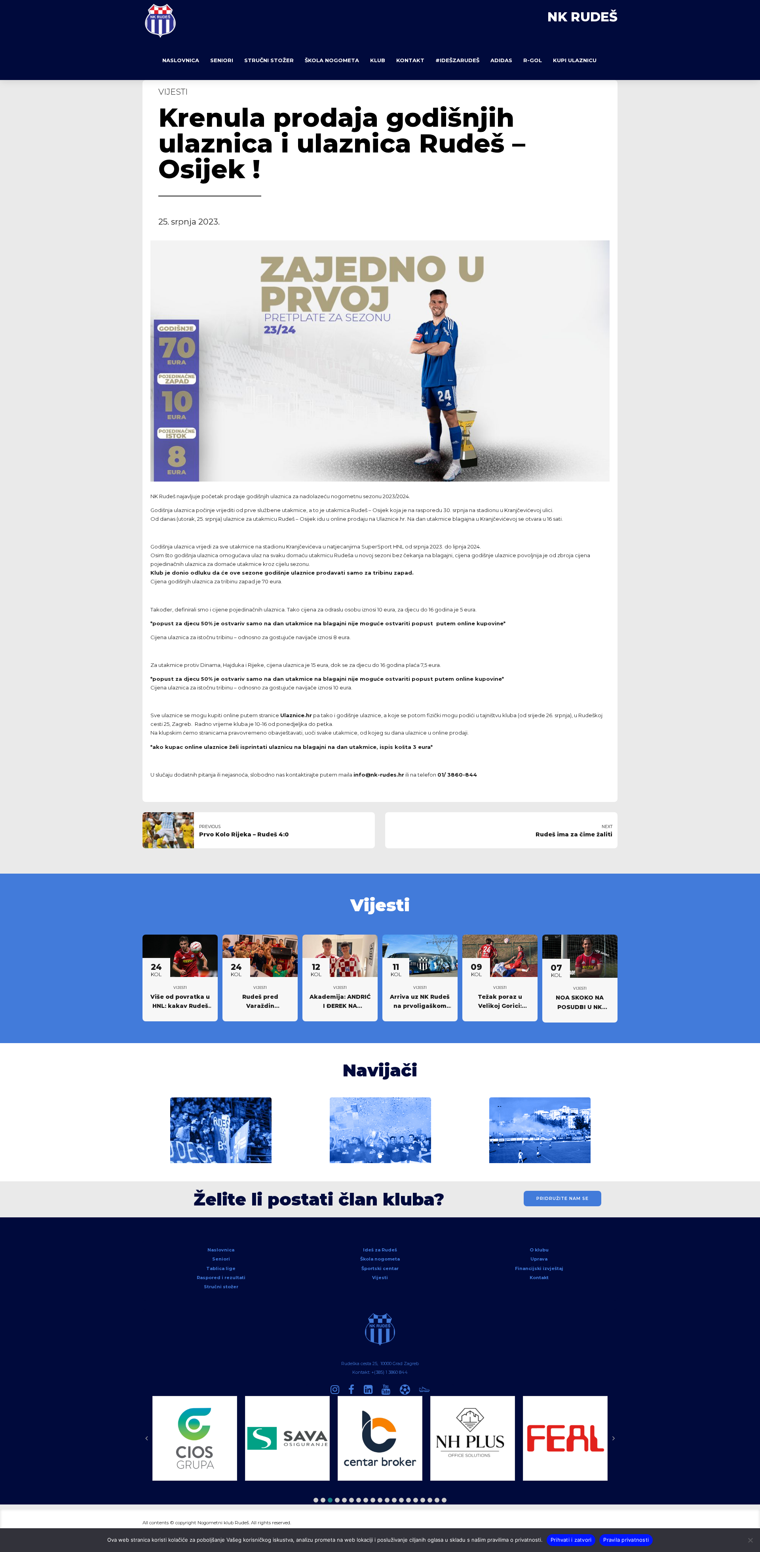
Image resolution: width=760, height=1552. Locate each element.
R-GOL (532, 60)
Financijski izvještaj (539, 1268)
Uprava (538, 1259)
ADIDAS (501, 60)
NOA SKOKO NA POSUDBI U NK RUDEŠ (580, 1007)
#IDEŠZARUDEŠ (457, 60)
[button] (316, 1500)
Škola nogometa (332, 60)
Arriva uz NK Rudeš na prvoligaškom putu (420, 1006)
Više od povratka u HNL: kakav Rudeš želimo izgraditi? (180, 1006)
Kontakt (410, 60)
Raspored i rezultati (221, 1277)
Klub (377, 60)
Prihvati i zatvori (571, 1540)
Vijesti (173, 92)
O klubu (539, 1250)
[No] (750, 1540)
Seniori (221, 60)
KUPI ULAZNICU (575, 60)
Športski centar (380, 1268)
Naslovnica (180, 60)
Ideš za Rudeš (380, 1250)
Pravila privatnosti (626, 1540)
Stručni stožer (269, 60)
